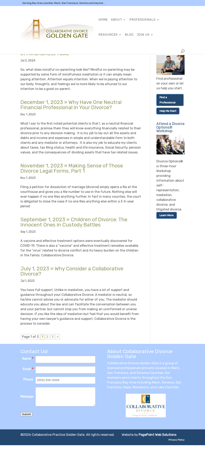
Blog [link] (129, 34)
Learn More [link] (167, 215)
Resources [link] (108, 34)
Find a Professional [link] (167, 100)
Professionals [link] (142, 19)
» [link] (71, 105)
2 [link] (47, 337)
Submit (26, 414)
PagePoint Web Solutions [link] (157, 435)
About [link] (116, 19)
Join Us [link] (143, 34)
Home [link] (103, 19)
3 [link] (52, 337)
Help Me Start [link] (168, 110)
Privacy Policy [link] (177, 439)
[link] (57, 30)
